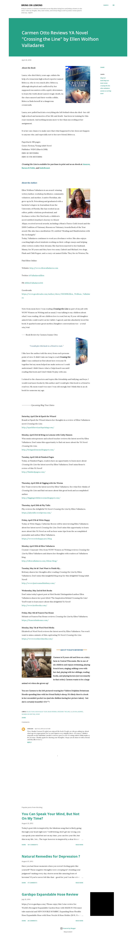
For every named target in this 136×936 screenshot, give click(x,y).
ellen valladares (105, 88)
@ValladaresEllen (36, 275)
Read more (79, 845)
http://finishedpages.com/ (33, 472)
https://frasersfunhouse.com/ (35, 620)
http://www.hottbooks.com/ (34, 605)
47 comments (32, 883)
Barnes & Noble (28, 168)
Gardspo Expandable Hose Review (50, 894)
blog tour (103, 78)
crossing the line (105, 86)
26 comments (32, 921)
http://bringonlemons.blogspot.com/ (38, 449)
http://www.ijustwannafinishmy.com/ (38, 583)
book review (104, 83)
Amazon (86, 164)
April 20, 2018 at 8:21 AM (42, 729)
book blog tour (104, 80)
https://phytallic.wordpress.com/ (36, 513)
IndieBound (45, 168)
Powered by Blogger (69, 928)
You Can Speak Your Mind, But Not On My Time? (50, 816)
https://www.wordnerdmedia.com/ (37, 639)
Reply (29, 742)
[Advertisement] (53, 783)
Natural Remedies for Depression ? (51, 856)
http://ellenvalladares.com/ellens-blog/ (39, 561)
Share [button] (102, 67)
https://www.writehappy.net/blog (37, 538)
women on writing (105, 91)
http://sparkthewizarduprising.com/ (38, 427)
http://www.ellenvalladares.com (44, 268)
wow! (102, 93)
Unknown (30, 729)
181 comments (33, 845)
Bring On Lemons (31, 5)
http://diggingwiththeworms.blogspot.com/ (41, 498)
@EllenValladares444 (34, 283)
